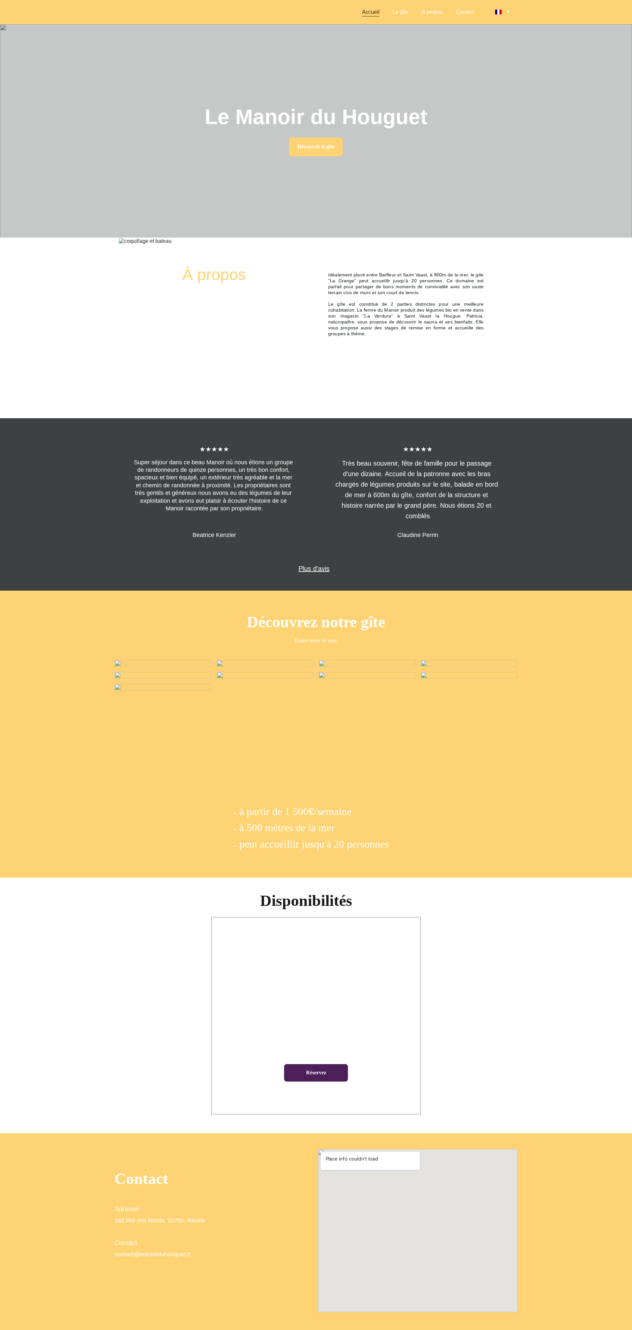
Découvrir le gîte (316, 146)
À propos (432, 12)
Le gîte (400, 12)
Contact (465, 12)
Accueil (371, 12)
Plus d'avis (314, 568)
